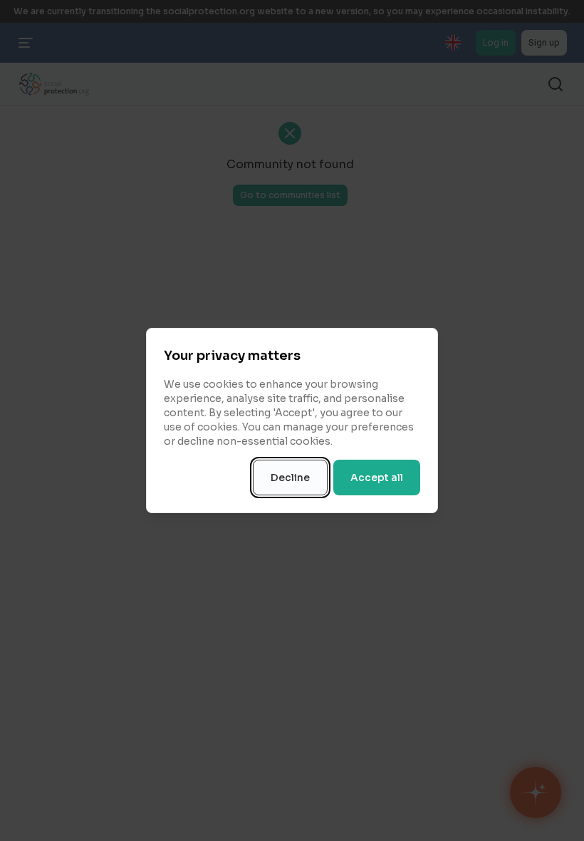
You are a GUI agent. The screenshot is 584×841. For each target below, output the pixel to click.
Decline (290, 477)
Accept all (376, 477)
